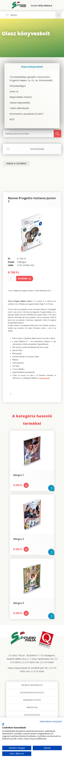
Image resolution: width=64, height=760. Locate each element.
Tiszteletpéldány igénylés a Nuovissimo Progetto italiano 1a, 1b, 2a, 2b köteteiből (31, 78)
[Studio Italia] (20, 5)
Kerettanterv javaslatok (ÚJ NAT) (26, 113)
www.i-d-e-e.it (45, 378)
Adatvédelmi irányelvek (51, 721)
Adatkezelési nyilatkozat (32, 692)
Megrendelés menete (21, 96)
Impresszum (32, 707)
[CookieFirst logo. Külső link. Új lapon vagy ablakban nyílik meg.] (3, 724)
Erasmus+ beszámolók (32, 685)
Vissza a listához (16, 163)
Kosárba (23, 278)
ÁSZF (12, 119)
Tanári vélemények (19, 108)
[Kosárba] (26, 485)
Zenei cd (14, 91)
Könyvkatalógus (18, 85)
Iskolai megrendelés (20, 102)
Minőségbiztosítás (32, 700)
